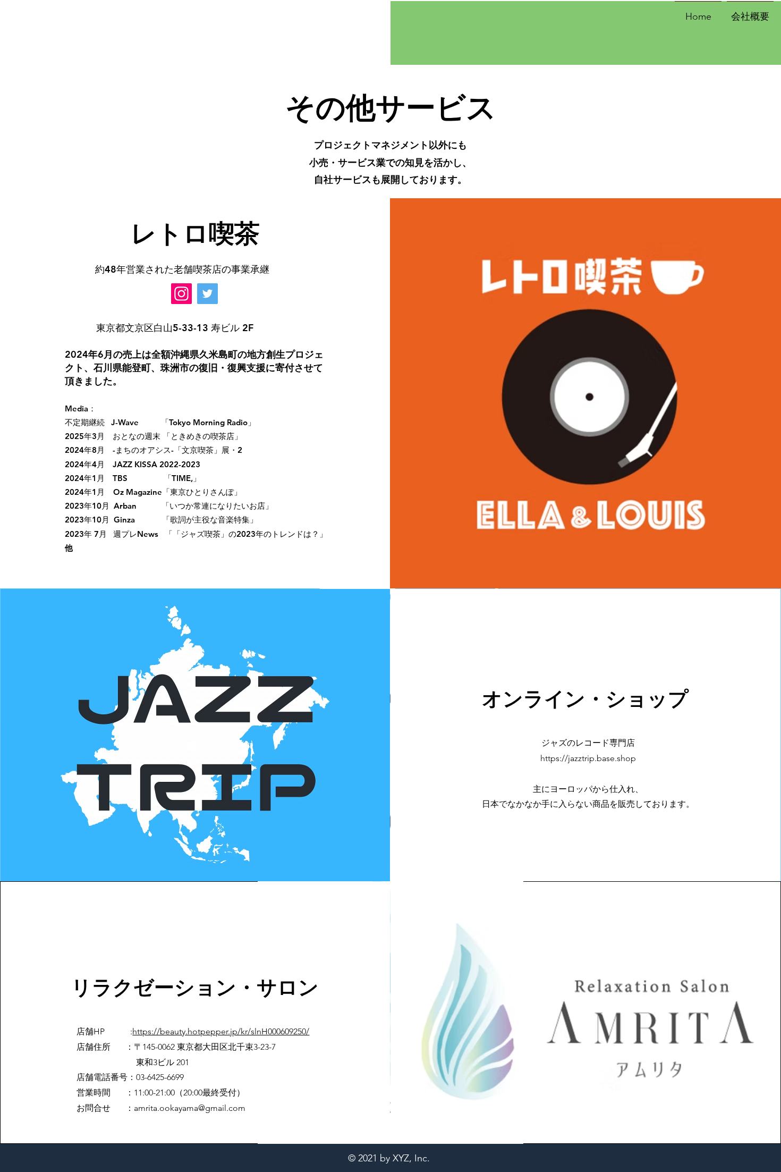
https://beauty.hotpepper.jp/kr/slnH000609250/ (220, 1031)
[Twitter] (207, 293)
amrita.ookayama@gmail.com (189, 1108)
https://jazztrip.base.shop (588, 758)
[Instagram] (181, 293)
